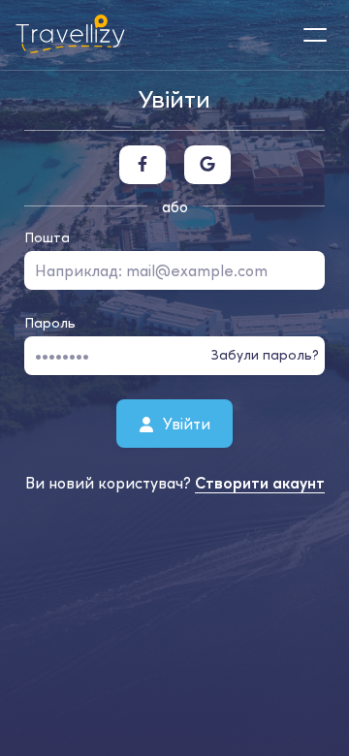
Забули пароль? (265, 354)
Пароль (50, 322)
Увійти (184, 422)
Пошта (47, 237)
